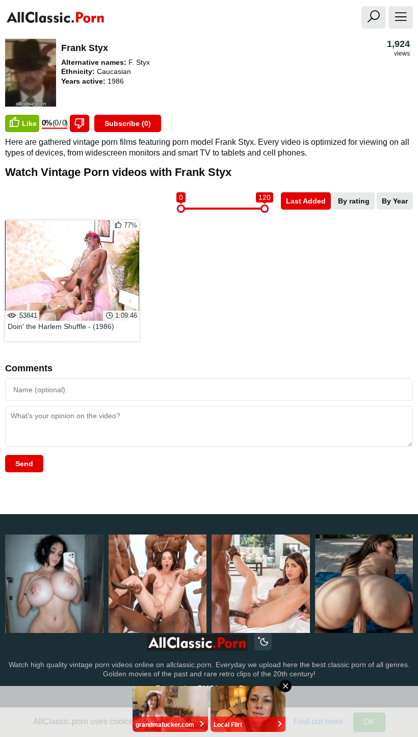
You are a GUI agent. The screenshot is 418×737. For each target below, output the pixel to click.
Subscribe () (127, 123)
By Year (395, 201)
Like (29, 123)
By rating (354, 201)
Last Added (306, 201)
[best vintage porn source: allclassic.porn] (197, 643)
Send (24, 464)
